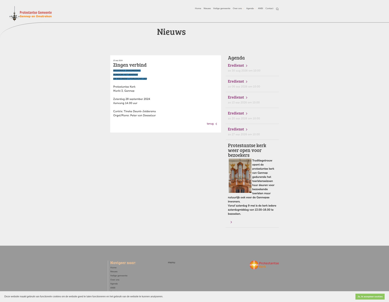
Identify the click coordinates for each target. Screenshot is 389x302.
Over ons (237, 8)
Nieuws (207, 8)
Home (198, 8)
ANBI (260, 8)
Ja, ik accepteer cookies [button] (370, 296)
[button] (164, 296)
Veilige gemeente (221, 8)
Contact (269, 8)
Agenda (250, 8)
